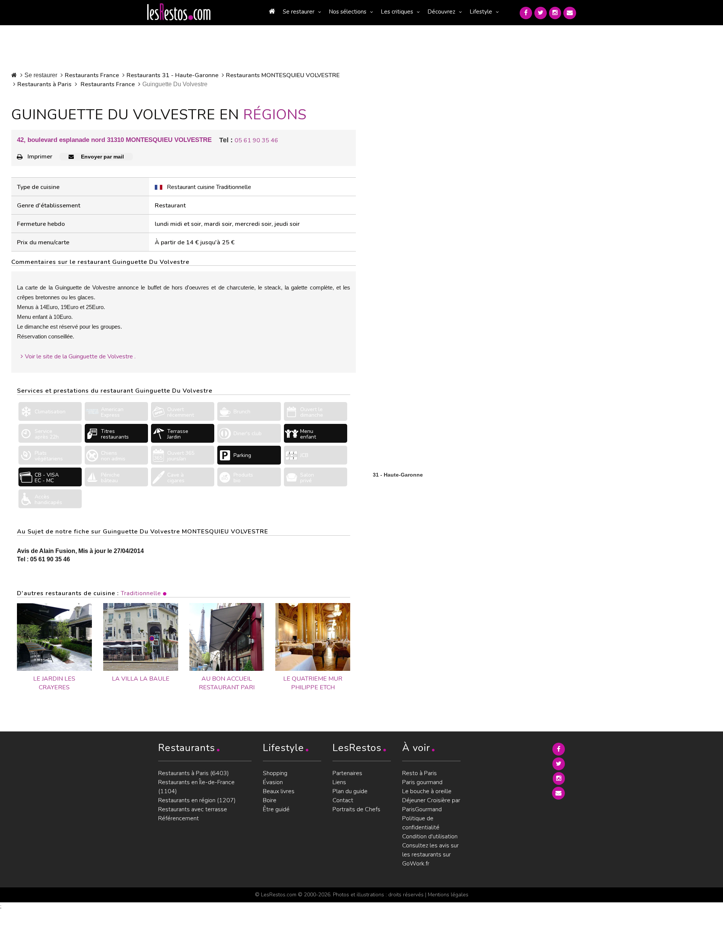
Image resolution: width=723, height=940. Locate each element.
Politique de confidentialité (420, 823)
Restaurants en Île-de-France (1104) (196, 786)
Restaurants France (92, 75)
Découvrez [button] (441, 11)
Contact (343, 800)
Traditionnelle (141, 593)
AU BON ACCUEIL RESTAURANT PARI (227, 683)
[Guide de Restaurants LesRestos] (179, 12)
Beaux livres (278, 791)
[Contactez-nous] (569, 13)
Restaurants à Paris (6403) (193, 773)
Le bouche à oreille (426, 791)
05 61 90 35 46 (256, 140)
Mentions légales (448, 894)
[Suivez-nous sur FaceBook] (526, 13)
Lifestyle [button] (481, 11)
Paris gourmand (422, 782)
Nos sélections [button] (347, 11)
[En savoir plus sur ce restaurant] (54, 637)
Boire (269, 800)
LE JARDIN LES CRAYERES (54, 683)
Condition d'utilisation (430, 836)
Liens (339, 782)
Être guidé (276, 809)
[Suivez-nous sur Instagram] (555, 13)
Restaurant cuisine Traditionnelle (209, 187)
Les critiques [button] (397, 11)
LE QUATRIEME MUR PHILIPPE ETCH (312, 683)
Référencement (178, 818)
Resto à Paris (419, 773)
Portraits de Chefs (356, 809)
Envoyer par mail (101, 157)
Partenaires (347, 773)
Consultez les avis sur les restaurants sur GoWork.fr (430, 854)
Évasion (273, 782)
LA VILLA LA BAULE (140, 679)
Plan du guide (350, 791)
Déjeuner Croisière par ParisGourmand (431, 805)
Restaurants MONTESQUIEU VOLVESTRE (283, 75)
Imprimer (39, 156)
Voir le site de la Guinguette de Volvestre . (80, 356)
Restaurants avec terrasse (192, 809)
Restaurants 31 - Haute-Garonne (172, 75)
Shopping (275, 773)
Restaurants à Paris (44, 84)
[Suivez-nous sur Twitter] (540, 13)
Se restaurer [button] (298, 11)
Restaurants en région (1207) (197, 800)
